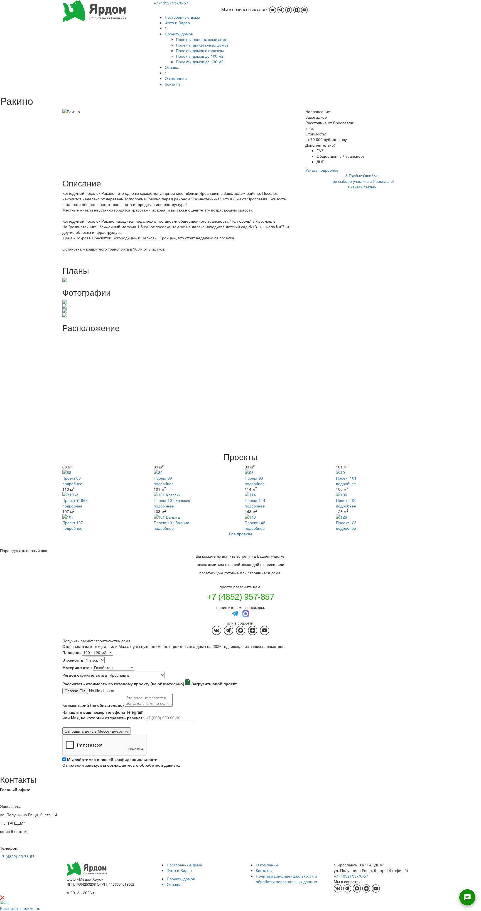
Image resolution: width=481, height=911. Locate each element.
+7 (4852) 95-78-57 (171, 3)
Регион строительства (84, 675)
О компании (176, 78)
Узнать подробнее (321, 170)
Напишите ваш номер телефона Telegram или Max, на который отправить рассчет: (103, 714)
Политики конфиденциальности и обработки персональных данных (286, 878)
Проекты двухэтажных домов (202, 45)
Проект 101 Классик (172, 500)
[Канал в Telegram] (280, 9)
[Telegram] (235, 613)
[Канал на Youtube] (304, 9)
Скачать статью (362, 187)
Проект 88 (71, 478)
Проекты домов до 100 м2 (200, 56)
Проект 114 (255, 500)
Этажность (73, 660)
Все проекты (240, 533)
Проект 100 (346, 500)
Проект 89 (163, 478)
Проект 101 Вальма (171, 522)
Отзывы (172, 67)
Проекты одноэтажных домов (202, 39)
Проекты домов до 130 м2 (200, 61)
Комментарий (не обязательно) (93, 705)
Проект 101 (346, 478)
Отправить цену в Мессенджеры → (97, 731)
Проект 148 (255, 522)
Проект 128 (346, 522)
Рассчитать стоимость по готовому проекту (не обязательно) (123, 683)
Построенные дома (182, 17)
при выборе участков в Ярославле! (362, 181)
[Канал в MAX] (288, 9)
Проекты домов (179, 34)
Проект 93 (254, 478)
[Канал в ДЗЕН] (296, 9)
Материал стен (77, 667)
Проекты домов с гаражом (200, 50)
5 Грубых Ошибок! (362, 175)
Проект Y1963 (75, 500)
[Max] (246, 613)
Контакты (173, 84)
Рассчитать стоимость (20, 908)
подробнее (72, 483)
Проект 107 (72, 522)
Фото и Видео (177, 22)
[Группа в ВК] (272, 9)
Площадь (71, 652)
